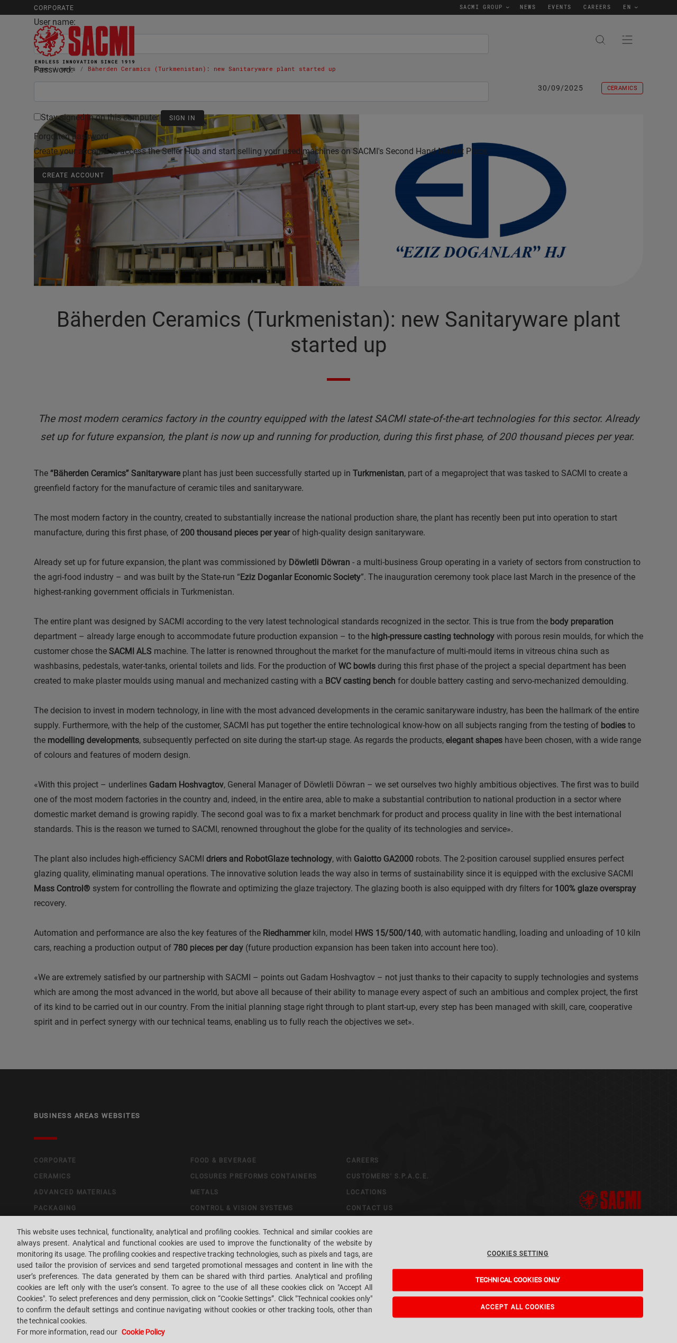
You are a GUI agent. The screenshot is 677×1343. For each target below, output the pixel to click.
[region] (338, 1279)
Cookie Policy (143, 1332)
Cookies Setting (517, 1253)
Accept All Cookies (518, 1307)
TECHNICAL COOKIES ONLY (518, 1280)
